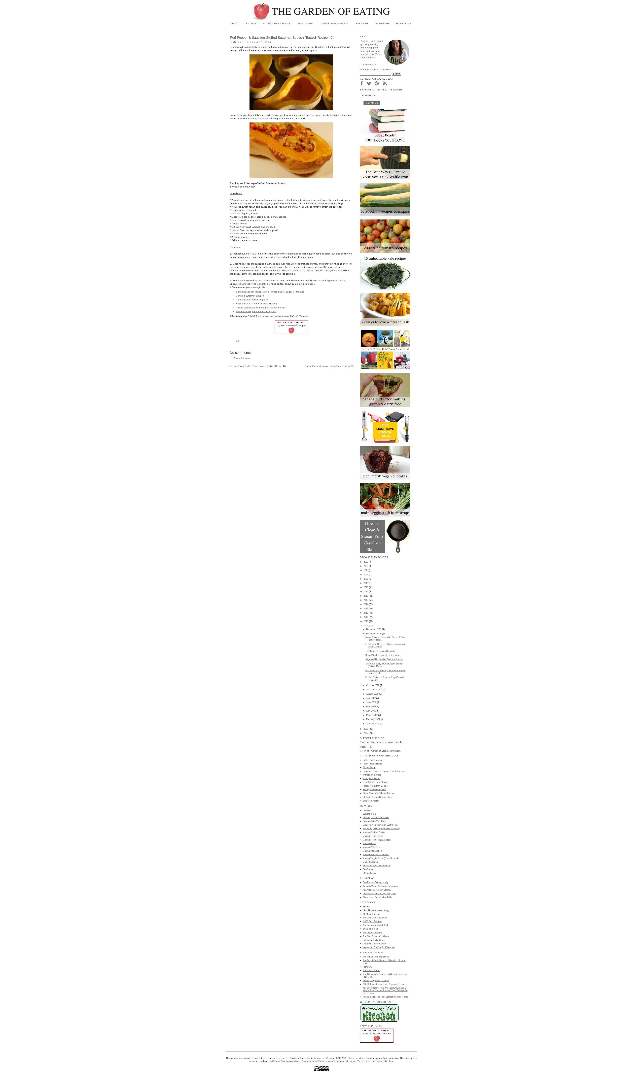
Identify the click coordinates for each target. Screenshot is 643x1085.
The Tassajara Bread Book (375, 925)
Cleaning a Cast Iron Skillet (376, 817)
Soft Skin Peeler (371, 801)
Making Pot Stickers (372, 851)
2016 (366, 596)
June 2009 (371, 702)
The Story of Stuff (371, 970)
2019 (366, 583)
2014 (366, 604)
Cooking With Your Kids (374, 821)
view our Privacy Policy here (380, 1061)
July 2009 (371, 698)
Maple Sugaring (370, 862)
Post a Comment (242, 358)
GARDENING (382, 23)
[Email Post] (237, 341)
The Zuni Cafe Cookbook (375, 917)
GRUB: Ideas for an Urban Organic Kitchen (383, 984)
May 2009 (371, 706)
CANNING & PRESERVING (334, 23)
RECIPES (251, 23)
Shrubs (366, 906)
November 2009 (374, 633)
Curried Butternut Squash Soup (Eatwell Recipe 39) (329, 366)
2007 (366, 733)
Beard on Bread (370, 929)
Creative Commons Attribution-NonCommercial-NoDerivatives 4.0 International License (314, 1061)
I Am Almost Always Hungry (376, 910)
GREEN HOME (305, 23)
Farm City (367, 967)
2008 (366, 729)
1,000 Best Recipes (372, 921)
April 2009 (371, 711)
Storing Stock (369, 873)
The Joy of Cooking (372, 932)
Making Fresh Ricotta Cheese (377, 840)
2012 (366, 613)
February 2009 (373, 719)
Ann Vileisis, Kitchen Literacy (377, 890)
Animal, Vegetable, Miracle (376, 980)
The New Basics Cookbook (376, 936)
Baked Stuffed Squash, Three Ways (382, 655)
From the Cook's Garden (374, 943)
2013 (366, 608)
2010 (366, 621)
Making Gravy (369, 843)
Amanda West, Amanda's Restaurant (380, 886)
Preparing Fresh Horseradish (376, 865)
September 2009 (374, 689)
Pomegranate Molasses (374, 789)
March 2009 (372, 715)
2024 (366, 570)
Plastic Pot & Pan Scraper (375, 786)
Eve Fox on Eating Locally (375, 882)
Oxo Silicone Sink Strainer (375, 782)
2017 (366, 591)
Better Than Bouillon (372, 760)
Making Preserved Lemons (376, 854)
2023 (366, 574)
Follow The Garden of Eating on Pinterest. (380, 751)
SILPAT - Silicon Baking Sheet (377, 797)
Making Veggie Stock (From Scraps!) (381, 858)
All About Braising (371, 914)
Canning (367, 810)
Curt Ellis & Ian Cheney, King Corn (379, 893)
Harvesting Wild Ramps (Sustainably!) (381, 828)
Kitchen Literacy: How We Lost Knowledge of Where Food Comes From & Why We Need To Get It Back (385, 990)
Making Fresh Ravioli (373, 836)
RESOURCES (403, 23)
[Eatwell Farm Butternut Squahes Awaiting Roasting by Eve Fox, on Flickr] (291, 109)
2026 (366, 562)
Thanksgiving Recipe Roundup (380, 651)
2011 (366, 617)
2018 (366, 587)
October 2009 (373, 685)
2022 (366, 579)
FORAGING (361, 23)
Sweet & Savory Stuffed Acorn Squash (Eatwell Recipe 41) (257, 366)
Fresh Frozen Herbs (372, 763)
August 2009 (372, 694)
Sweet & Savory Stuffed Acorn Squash (256, 311)
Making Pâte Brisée (372, 847)
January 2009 (373, 723)
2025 (366, 566)
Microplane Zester (371, 778)
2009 (366, 625)
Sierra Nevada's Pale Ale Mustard (379, 793)
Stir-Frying (368, 869)
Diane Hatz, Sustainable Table (377, 897)
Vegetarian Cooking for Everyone (379, 947)
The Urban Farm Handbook (376, 956)
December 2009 (374, 629)
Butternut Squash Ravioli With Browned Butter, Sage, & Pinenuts (270, 291)
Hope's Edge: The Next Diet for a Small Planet (385, 997)
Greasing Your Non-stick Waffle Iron (380, 825)
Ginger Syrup (369, 767)
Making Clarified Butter (374, 832)
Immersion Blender (372, 775)
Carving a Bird (369, 814)
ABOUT (235, 23)
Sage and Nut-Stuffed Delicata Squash (256, 303)
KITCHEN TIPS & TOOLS (276, 23)
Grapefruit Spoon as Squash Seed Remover (384, 771)
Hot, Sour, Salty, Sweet (374, 940)
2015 (366, 600)
